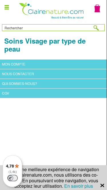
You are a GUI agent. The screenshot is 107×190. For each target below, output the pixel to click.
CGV (5, 93)
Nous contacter (18, 73)
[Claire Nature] (50, 19)
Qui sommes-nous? (19, 83)
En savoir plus (78, 186)
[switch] (12, 178)
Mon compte (13, 64)
